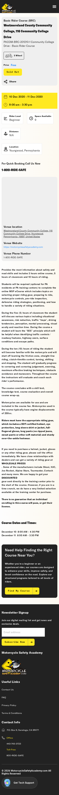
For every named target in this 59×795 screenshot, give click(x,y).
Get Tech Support (24, 782)
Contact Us (8, 690)
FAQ (4, 698)
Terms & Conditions (12, 713)
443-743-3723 (14, 744)
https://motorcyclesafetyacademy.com (23, 247)
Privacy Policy (9, 705)
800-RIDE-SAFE (15, 756)
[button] (54, 6)
